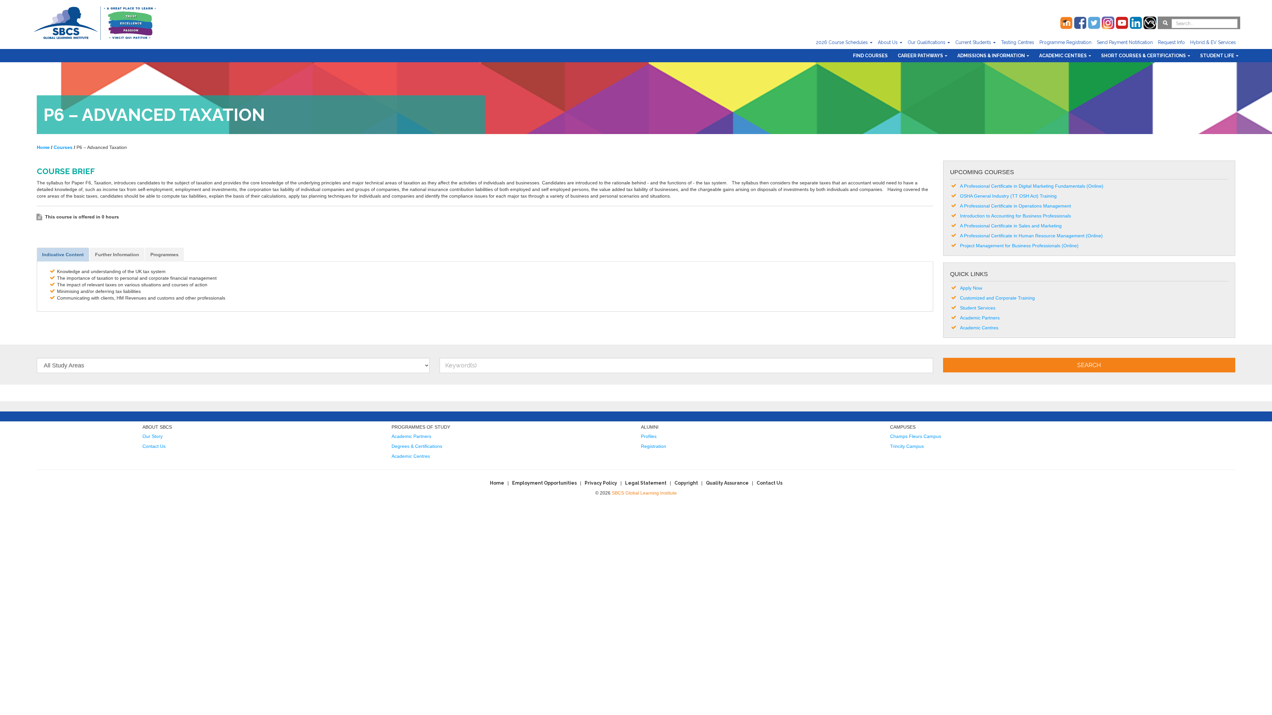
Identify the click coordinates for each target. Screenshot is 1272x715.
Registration (653, 446)
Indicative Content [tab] (63, 254)
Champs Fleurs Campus (915, 436)
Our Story (152, 436)
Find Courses (870, 55)
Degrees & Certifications (417, 446)
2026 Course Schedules (842, 42)
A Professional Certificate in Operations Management (1015, 206)
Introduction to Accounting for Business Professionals (1015, 215)
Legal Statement (645, 483)
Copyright (686, 483)
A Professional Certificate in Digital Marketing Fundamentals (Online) (1031, 186)
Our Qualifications (927, 42)
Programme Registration (1065, 42)
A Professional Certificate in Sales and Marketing (1011, 225)
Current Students (973, 42)
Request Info (1171, 42)
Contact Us (154, 446)
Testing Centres (1017, 42)
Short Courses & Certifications (1144, 55)
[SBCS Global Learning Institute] (95, 22)
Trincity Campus (907, 446)
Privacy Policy (601, 483)
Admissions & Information (991, 55)
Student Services (977, 307)
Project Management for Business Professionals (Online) (1019, 245)
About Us (888, 42)
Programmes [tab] (164, 254)
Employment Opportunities (544, 483)
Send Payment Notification (1125, 42)
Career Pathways (921, 55)
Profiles (649, 436)
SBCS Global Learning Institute (644, 493)
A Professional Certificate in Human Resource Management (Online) (1031, 235)
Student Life (1217, 55)
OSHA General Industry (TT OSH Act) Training (1008, 196)
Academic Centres (1063, 55)
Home (497, 483)
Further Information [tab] (117, 254)
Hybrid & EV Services (1213, 42)
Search (1089, 364)
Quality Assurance (727, 483)
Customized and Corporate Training (997, 298)
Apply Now (971, 288)
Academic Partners (980, 317)
